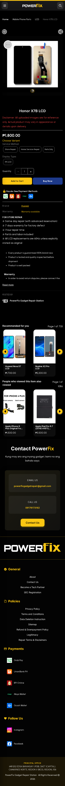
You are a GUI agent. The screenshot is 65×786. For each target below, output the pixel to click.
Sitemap (32, 624)
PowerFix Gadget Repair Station (27, 300)
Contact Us (32, 522)
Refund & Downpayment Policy (32, 629)
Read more (8, 284)
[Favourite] (4, 32)
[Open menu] (5, 5)
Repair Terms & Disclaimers (33, 640)
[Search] (60, 5)
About (33, 577)
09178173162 (32, 507)
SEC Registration (32, 592)
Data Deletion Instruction (32, 619)
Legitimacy (32, 634)
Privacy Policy (32, 608)
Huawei (25, 206)
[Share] (61, 32)
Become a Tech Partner (33, 587)
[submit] (5, 351)
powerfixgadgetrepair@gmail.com (32, 486)
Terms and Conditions (32, 614)
